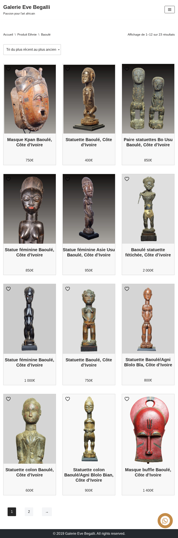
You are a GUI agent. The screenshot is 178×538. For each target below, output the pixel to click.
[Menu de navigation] (170, 9)
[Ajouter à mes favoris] (9, 69)
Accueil (8, 34)
